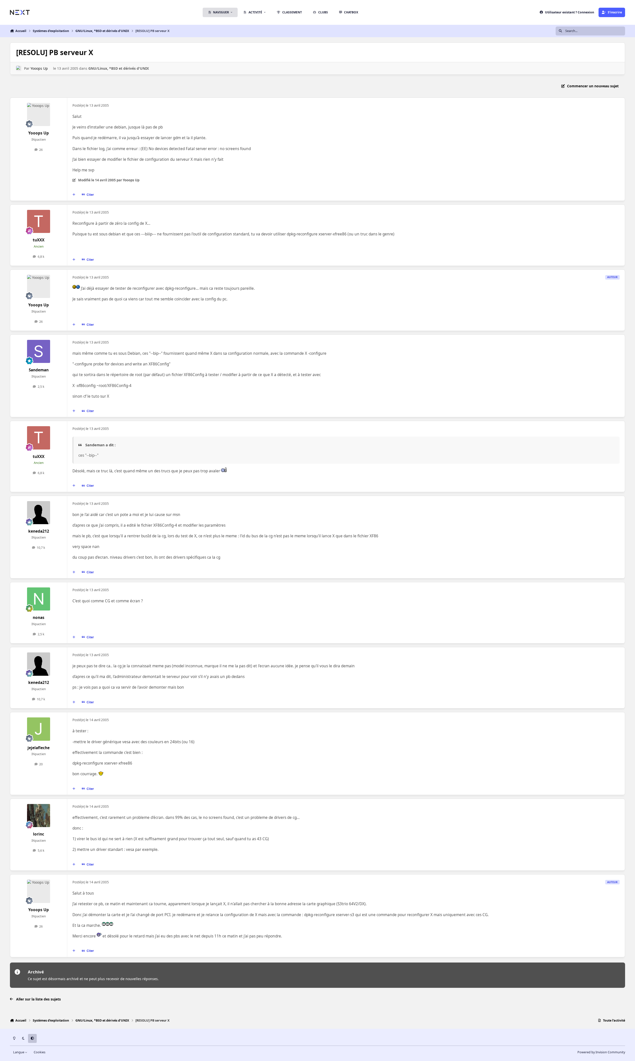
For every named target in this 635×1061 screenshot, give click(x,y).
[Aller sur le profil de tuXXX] (38, 221)
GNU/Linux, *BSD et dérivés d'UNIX (118, 68)
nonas (38, 617)
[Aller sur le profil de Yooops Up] (18, 68)
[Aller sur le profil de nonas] (38, 599)
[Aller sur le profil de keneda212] (38, 512)
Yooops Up (39, 68)
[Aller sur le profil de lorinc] (38, 815)
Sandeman (39, 370)
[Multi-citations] (74, 195)
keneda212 (38, 531)
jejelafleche (39, 747)
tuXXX (38, 240)
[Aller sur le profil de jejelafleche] (38, 729)
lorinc (38, 834)
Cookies (39, 1052)
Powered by (601, 1052)
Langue (19, 1052)
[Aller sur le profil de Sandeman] (38, 351)
